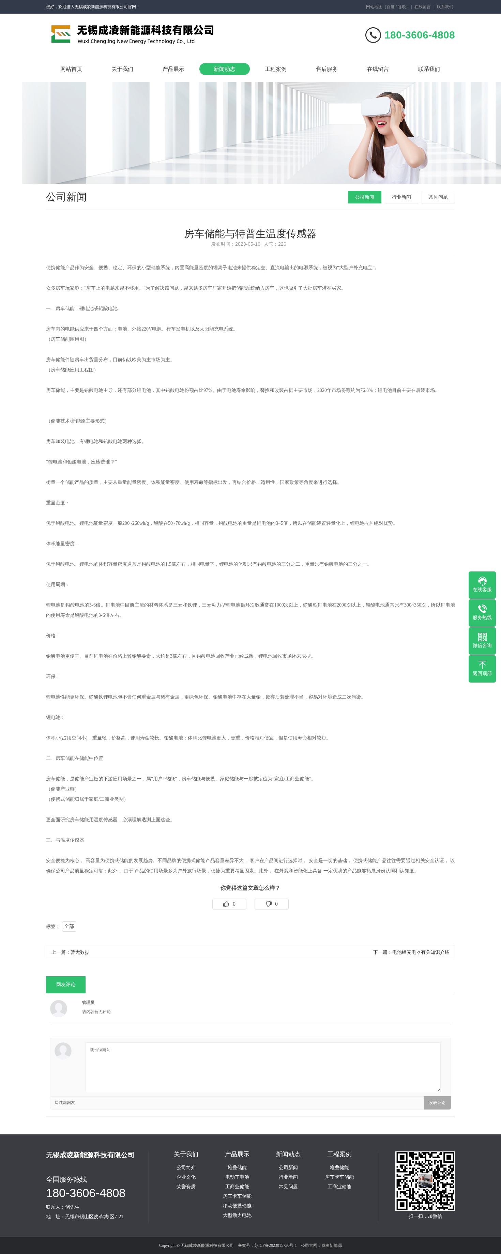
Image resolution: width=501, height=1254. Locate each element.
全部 (69, 926)
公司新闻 (364, 197)
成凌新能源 (331, 1245)
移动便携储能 (237, 1206)
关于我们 (122, 69)
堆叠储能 (237, 1167)
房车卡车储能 (237, 1196)
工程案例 (276, 69)
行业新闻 (401, 197)
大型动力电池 (237, 1215)
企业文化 (186, 1177)
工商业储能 (237, 1186)
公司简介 (186, 1167)
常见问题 (438, 197)
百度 (390, 6)
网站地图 (374, 6)
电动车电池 (237, 1177)
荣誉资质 (186, 1186)
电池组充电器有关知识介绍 (421, 952)
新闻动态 (225, 69)
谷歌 (402, 6)
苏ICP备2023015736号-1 (275, 1245)
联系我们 (445, 6)
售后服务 (327, 69)
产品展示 (173, 69)
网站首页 (71, 69)
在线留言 (422, 6)
